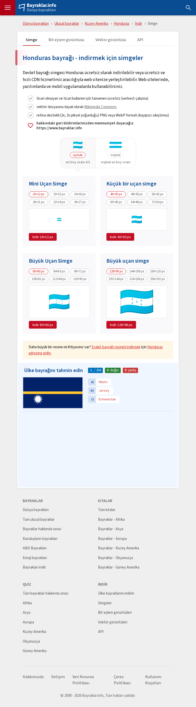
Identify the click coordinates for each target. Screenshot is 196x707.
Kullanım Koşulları (153, 680)
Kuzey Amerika (96, 23)
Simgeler (105, 603)
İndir (138, 23)
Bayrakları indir (34, 567)
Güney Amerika (34, 651)
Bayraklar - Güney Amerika (118, 567)
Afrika (27, 603)
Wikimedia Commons (100, 106)
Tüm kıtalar (106, 510)
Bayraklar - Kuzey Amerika (118, 548)
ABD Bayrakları (34, 548)
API (140, 40)
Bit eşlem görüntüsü (66, 40)
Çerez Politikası (122, 680)
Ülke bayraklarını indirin (116, 593)
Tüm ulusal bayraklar (39, 520)
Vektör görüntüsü (110, 40)
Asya (26, 613)
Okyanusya (31, 641)
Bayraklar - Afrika (111, 520)
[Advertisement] (98, 449)
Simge (31, 40)
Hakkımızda (33, 677)
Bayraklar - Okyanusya (115, 558)
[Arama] (188, 7)
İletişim (58, 677)
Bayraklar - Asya (110, 529)
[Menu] (7, 7)
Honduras (121, 23)
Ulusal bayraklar (66, 23)
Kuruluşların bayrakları (40, 539)
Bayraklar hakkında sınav (42, 529)
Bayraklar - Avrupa (112, 539)
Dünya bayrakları (41, 10)
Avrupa (28, 622)
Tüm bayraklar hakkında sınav (45, 593)
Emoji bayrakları (35, 558)
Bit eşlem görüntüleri (115, 613)
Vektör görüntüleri (112, 622)
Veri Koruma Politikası (83, 680)
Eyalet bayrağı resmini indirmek (116, 346)
